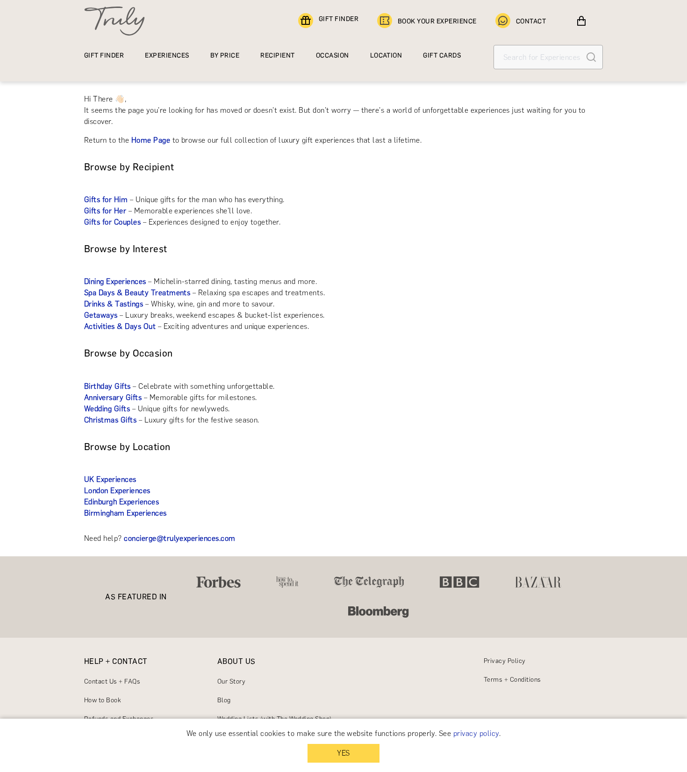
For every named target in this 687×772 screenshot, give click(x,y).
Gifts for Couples (112, 222)
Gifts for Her (105, 210)
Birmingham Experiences (125, 513)
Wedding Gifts (107, 408)
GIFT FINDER (338, 19)
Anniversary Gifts (113, 397)
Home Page (150, 140)
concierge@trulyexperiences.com (179, 538)
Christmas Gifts (110, 419)
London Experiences (117, 490)
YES (343, 753)
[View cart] (581, 21)
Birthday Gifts (107, 386)
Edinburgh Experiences (121, 501)
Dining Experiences (115, 281)
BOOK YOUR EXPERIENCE (437, 21)
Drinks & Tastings (113, 303)
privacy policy (476, 733)
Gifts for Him (106, 199)
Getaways (101, 315)
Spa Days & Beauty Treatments (137, 292)
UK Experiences (110, 479)
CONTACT (531, 21)
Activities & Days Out (120, 326)
